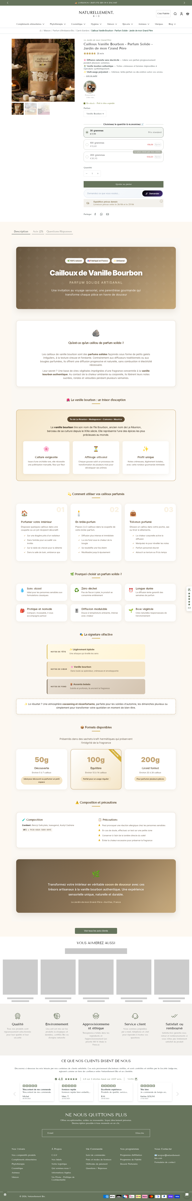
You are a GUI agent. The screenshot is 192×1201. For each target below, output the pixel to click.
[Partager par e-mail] (107, 214)
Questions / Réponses (96, 1168)
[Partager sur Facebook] (95, 214)
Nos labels (57, 1159)
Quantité (88, 167)
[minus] (86, 173)
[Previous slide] (7, 2)
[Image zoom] (43, 70)
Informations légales (61, 1173)
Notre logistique (59, 1164)
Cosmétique (17, 1168)
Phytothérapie (18, 1164)
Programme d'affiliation (131, 1155)
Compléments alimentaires (24, 1159)
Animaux (16, 1173)
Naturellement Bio (36, 1196)
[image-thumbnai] (18, 109)
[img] (37, 1086)
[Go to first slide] (184, 2)
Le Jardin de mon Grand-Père (97, 40)
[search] (175, 13)
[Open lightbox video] (90, 87)
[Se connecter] (181, 13)
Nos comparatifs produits (24, 1155)
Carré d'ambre (82, 30)
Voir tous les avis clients (96, 931)
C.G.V (54, 1155)
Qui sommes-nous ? (61, 1168)
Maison (47, 30)
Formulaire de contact (164, 1162)
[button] (123, 184)
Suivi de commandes (95, 1155)
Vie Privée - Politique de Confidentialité (63, 1178)
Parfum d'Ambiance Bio (63, 30)
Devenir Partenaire (129, 1164)
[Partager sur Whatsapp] (101, 214)
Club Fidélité (163, 13)
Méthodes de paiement (97, 1164)
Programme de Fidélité (130, 1159)
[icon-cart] (187, 13)
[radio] (123, 132)
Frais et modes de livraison (98, 1159)
